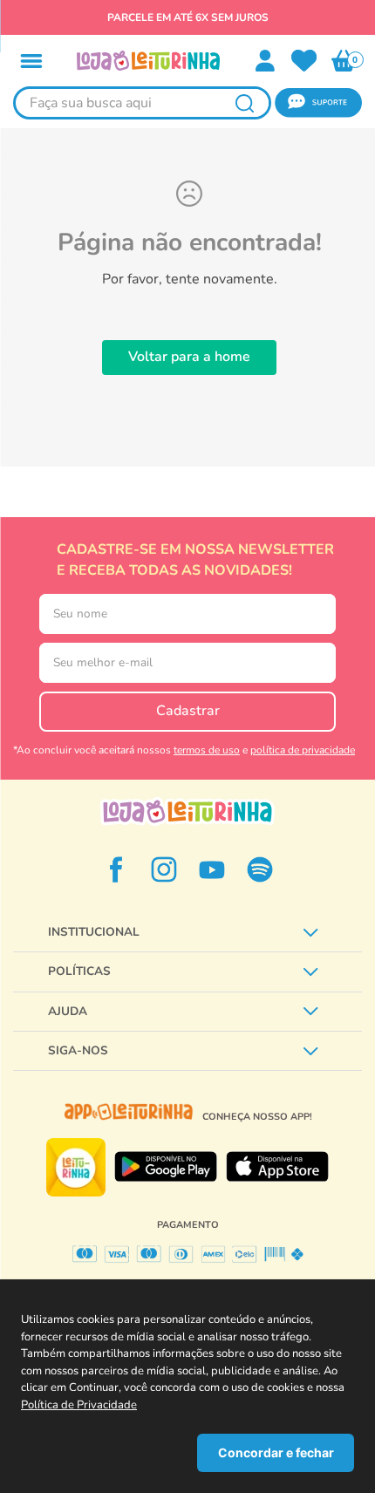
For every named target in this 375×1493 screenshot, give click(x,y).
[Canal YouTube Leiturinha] (211, 869)
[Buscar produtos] (244, 103)
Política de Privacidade (79, 1405)
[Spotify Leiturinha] (259, 869)
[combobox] (142, 102)
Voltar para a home (189, 356)
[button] (31, 61)
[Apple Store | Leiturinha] (277, 1167)
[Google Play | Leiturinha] (165, 1167)
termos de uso (207, 750)
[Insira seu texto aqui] (304, 61)
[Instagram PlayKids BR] (164, 869)
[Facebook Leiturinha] (116, 869)
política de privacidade (302, 750)
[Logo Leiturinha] (187, 811)
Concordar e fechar (276, 1452)
